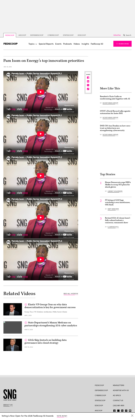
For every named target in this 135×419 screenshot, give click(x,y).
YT (130, 410)
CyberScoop (53, 35)
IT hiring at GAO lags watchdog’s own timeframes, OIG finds (117, 202)
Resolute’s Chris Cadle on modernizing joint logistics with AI (115, 97)
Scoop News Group (110, 103)
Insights (85, 43)
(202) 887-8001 (118, 405)
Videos (77, 43)
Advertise (117, 35)
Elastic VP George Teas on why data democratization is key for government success (50, 306)
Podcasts (67, 43)
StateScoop (68, 35)
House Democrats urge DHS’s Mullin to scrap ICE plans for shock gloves (118, 184)
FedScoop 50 (97, 43)
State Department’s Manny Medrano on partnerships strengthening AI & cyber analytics (50, 324)
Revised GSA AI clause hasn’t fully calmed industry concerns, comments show (117, 220)
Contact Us (118, 400)
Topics (31, 43)
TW (118, 410)
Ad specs (117, 395)
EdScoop (82, 35)
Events (58, 43)
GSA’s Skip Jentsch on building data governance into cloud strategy (45, 341)
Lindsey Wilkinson (115, 191)
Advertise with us (121, 390)
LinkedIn (122, 410)
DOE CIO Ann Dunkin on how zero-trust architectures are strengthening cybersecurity (115, 128)
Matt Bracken (113, 209)
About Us (8, 405)
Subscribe (124, 44)
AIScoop (22, 35)
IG (125, 410)
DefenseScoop (36, 35)
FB (114, 410)
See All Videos (71, 293)
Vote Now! (62, 416)
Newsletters (118, 385)
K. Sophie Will (113, 227)
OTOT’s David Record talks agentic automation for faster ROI (115, 112)
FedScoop (9, 35)
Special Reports (46, 43)
